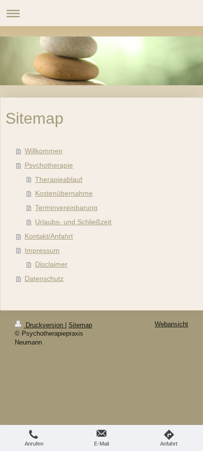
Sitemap (80, 325)
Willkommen (44, 151)
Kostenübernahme (64, 193)
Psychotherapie (49, 165)
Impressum (42, 250)
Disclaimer (51, 264)
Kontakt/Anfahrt (49, 236)
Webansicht (171, 324)
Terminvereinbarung (66, 207)
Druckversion (44, 325)
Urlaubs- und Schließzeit (73, 222)
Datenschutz (44, 278)
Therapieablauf (58, 179)
